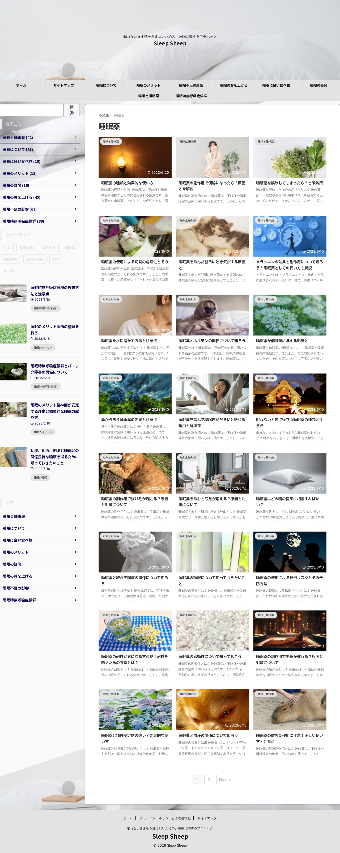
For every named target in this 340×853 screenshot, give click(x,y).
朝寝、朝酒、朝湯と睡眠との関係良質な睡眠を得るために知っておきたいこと (55, 456)
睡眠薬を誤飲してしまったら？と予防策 (289, 182)
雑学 (55, 259)
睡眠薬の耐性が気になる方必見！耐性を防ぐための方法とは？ (134, 659)
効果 (7, 247)
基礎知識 (26, 247)
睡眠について (106, 85)
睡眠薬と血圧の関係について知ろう (208, 735)
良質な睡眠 (35, 259)
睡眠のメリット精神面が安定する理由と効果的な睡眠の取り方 (55, 411)
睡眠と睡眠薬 (148, 95)
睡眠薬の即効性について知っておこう (209, 656)
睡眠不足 (49, 247)
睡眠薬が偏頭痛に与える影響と (282, 340)
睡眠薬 (70, 247)
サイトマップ (63, 85)
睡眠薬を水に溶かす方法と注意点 (129, 340)
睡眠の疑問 (318, 85)
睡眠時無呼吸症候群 (191, 95)
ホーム (21, 85)
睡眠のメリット (149, 85)
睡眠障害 (11, 259)
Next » (225, 779)
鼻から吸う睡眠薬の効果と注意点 (129, 419)
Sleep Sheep (170, 43)
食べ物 (9, 270)
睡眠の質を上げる (234, 85)
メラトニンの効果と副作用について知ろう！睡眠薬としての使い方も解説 (289, 264)
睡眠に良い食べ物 (276, 85)
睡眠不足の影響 (191, 85)
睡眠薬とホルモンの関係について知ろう (211, 340)
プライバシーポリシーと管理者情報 (165, 818)
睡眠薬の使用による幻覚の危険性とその (134, 261)
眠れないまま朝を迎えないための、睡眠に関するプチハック (170, 828)
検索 (72, 110)
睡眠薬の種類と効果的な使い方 (127, 182)
